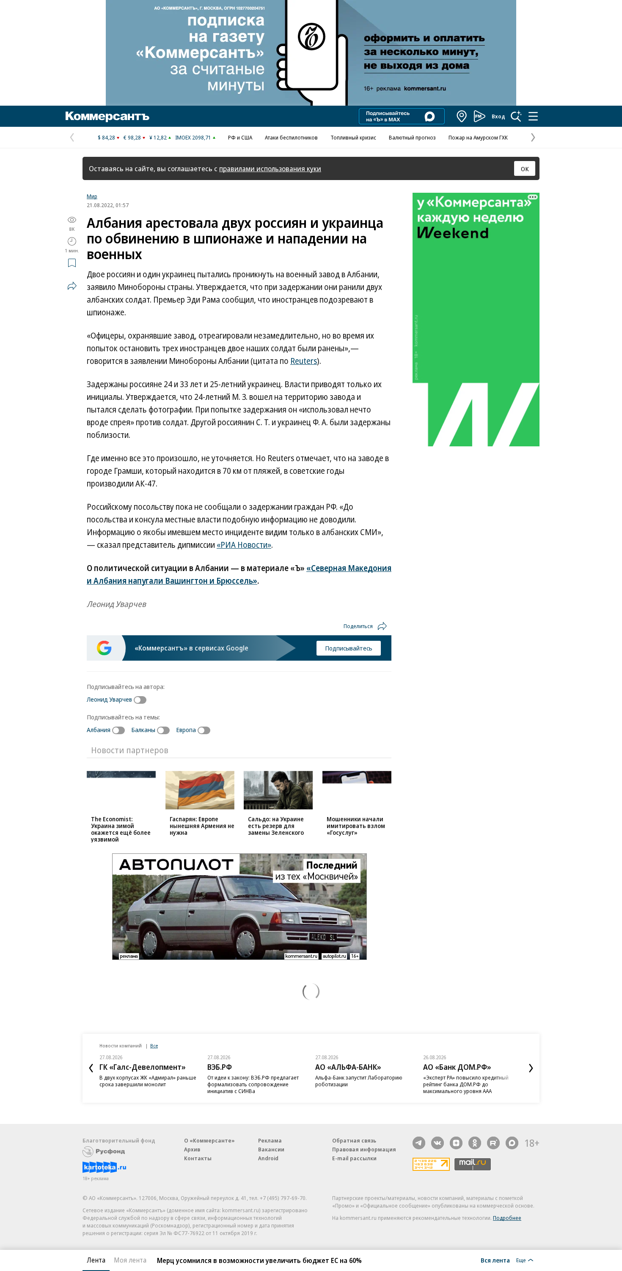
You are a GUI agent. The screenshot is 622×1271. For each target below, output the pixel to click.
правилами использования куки (270, 168)
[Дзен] (456, 1143)
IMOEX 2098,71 (193, 137)
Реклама (270, 1140)
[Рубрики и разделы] (533, 116)
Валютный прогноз (412, 137)
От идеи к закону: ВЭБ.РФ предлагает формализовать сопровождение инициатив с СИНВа (253, 1084)
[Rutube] (493, 1143)
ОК (525, 168)
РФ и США (240, 137)
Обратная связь (354, 1140)
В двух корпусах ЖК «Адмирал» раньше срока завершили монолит (147, 1081)
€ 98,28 (132, 137)
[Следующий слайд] (531, 1068)
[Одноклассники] (474, 1143)
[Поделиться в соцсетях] (72, 286)
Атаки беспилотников (291, 137)
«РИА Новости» (244, 544)
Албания (98, 729)
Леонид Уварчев (109, 699)
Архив (192, 1149)
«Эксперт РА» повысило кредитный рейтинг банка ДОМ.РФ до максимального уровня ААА (466, 1084)
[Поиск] (516, 116)
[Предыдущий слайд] (91, 1068)
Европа (186, 729)
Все (154, 1045)
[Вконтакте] (437, 1143)
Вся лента (495, 1260)
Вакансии (271, 1149)
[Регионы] (462, 116)
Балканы (143, 729)
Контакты (198, 1158)
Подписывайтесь (348, 648)
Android (268, 1158)
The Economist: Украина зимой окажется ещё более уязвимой (121, 829)
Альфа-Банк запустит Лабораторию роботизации (358, 1081)
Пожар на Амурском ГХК (478, 137)
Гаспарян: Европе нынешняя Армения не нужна (202, 825)
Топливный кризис (353, 137)
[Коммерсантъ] (107, 116)
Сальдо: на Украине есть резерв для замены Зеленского (276, 825)
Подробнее (507, 1218)
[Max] (512, 1143)
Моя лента (130, 1260)
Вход (498, 116)
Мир (92, 196)
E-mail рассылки (354, 1158)
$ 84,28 (106, 137)
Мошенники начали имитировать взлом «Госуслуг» (356, 825)
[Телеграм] (419, 1143)
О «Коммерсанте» (209, 1140)
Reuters (303, 360)
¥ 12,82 (158, 137)
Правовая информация (364, 1149)
